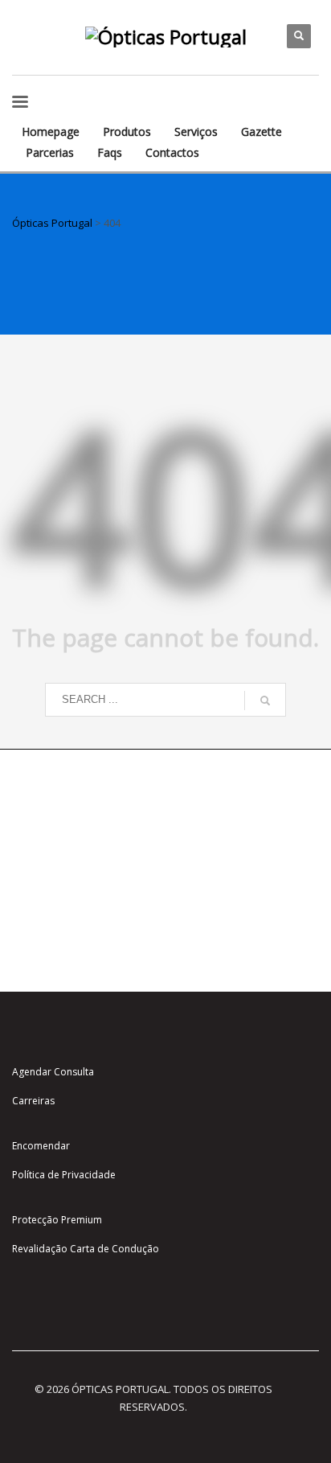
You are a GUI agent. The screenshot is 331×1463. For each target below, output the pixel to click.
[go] (265, 700)
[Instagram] (24, 24)
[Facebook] (48, 24)
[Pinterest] (24, 48)
